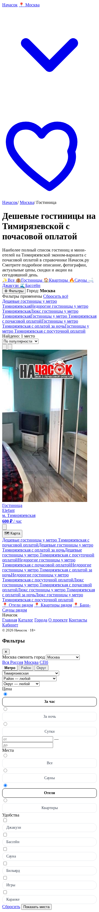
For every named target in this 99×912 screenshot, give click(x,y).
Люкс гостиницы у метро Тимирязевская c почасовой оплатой (47, 584)
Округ (41, 668)
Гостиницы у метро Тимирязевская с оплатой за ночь (40, 323)
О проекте (58, 620)
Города (40, 620)
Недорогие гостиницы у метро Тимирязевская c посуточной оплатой (37, 577)
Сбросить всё (55, 296)
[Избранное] (49, 197)
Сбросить (11, 906)
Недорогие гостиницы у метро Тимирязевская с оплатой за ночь (47, 570)
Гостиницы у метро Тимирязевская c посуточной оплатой (45, 328)
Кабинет (10, 625)
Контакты (78, 620)
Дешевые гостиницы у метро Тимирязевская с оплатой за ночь (47, 547)
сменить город (32, 657)
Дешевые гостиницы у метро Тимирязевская (29, 304)
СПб (44, 662)
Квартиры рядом (53, 605)
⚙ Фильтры (13, 291)
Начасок (10, 202)
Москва (27, 202)
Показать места (36, 907)
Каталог (25, 620)
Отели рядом (17, 605)
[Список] (4, 347)
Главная (9, 620)
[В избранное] (4, 527)
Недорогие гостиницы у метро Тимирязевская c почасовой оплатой (38, 562)
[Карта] (10, 347)
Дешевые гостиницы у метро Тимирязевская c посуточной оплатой (48, 555)
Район (26, 668)
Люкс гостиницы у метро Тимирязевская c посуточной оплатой (42, 597)
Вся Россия (12, 662)
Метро (9, 668)
